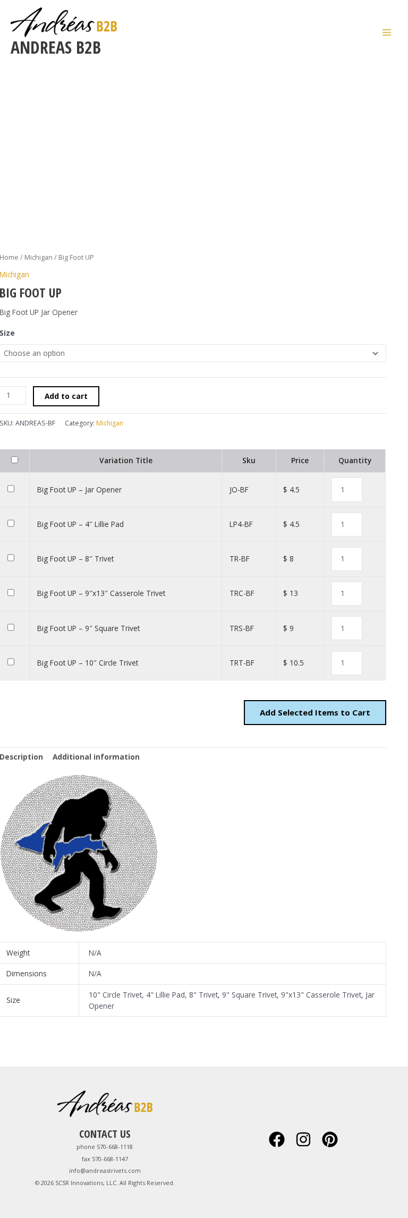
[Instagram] (303, 1139)
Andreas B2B (56, 47)
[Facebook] (277, 1139)
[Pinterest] (330, 1139)
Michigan (38, 257)
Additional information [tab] (96, 757)
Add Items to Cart (315, 712)
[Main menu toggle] (387, 32)
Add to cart (66, 396)
